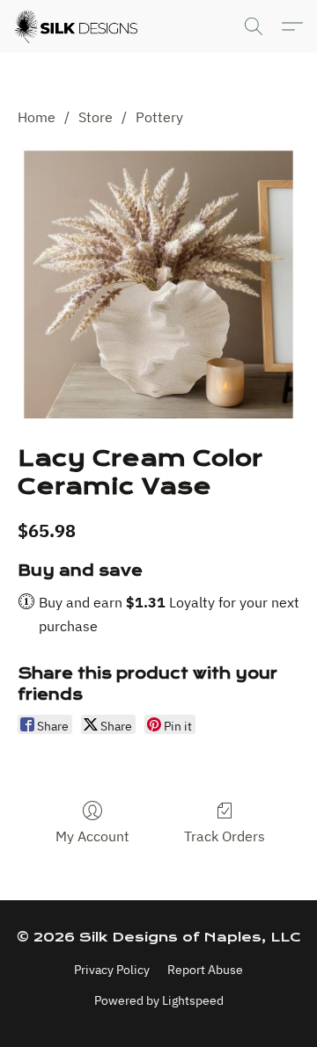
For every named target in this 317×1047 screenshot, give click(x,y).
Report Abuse (205, 970)
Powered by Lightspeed (159, 1000)
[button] (79, 26)
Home (36, 117)
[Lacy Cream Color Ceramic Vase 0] (158, 282)
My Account (92, 836)
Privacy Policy (112, 970)
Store (95, 117)
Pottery (159, 117)
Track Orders (224, 836)
